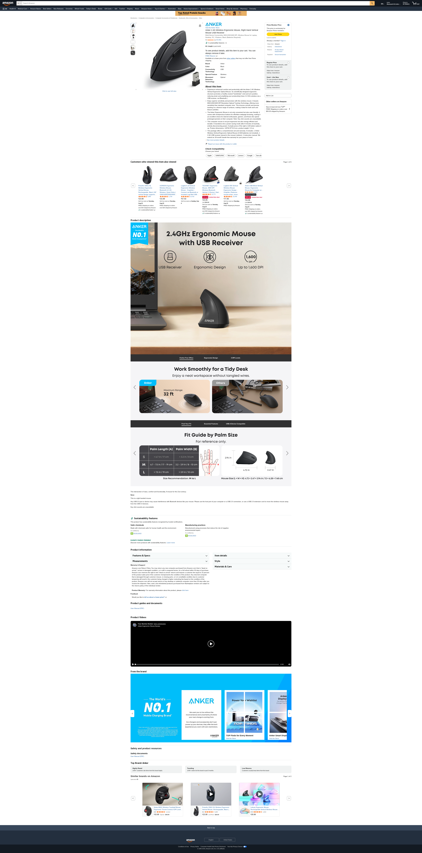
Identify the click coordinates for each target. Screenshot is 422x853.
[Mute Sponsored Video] (180, 803)
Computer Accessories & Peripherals (166, 18)
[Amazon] (8, 3)
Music (137, 9)
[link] (147, 190)
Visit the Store (231, 738)
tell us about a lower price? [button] (154, 597)
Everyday (253, 9)
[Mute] (289, 664)
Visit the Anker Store (212, 28)
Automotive (172, 9)
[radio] (133, 25)
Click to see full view (169, 91)
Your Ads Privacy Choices (235, 846)
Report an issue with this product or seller (222, 144)
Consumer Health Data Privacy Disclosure (213, 846)
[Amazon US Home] (190, 840)
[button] (5, 9)
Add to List (269, 95)
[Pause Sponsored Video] (180, 799)
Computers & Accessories (146, 18)
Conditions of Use (183, 846)
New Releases (59, 9)
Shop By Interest (232, 9)
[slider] (207, 664)
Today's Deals (91, 9)
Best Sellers (47, 9)
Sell (116, 9)
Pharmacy (243, 9)
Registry (130, 9)
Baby (179, 9)
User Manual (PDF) (137, 608)
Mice (200, 18)
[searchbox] (196, 3)
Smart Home (220, 9)
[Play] (132, 664)
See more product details (215, 140)
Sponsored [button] (134, 779)
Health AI (12, 9)
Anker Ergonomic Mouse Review (149, 626)
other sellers (231, 58)
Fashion (122, 9)
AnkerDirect (278, 46)
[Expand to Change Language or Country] (217, 840)
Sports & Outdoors (207, 9)
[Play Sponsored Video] (211, 794)
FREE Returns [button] (210, 56)
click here (185, 590)
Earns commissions (160, 624)
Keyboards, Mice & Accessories (188, 18)
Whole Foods (79, 9)
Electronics (134, 18)
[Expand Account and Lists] (399, 4)
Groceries (69, 9)
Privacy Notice (194, 846)
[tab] (186, 358)
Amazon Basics (35, 9)
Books (100, 9)
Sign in (283, 41)
